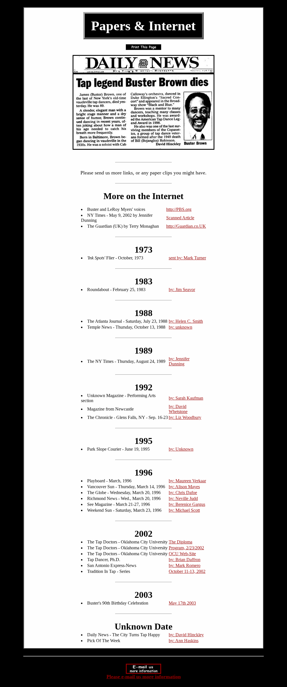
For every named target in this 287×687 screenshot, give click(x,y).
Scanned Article (180, 217)
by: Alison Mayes (184, 486)
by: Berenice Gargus (187, 504)
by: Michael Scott (184, 510)
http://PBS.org (178, 209)
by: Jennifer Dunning (179, 361)
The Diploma (180, 542)
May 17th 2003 (182, 603)
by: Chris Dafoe (183, 492)
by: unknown (180, 327)
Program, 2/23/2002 (186, 547)
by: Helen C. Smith (186, 321)
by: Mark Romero (184, 565)
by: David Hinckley (186, 634)
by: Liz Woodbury (185, 417)
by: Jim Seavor (182, 289)
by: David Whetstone (178, 409)
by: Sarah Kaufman (186, 398)
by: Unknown (181, 449)
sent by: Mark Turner (187, 257)
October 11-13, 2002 (187, 571)
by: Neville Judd (183, 498)
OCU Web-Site (182, 553)
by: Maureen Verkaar (187, 480)
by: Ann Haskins (183, 640)
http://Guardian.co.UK (186, 226)
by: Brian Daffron (184, 559)
